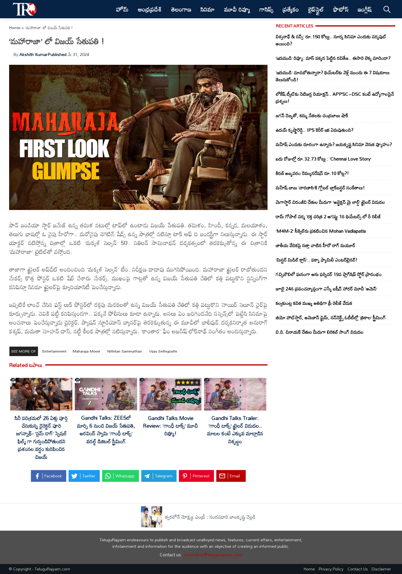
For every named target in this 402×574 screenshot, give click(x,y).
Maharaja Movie (86, 351)
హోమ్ (122, 9)
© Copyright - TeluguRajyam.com (39, 569)
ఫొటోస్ (340, 9)
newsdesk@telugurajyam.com (212, 554)
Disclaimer (381, 569)
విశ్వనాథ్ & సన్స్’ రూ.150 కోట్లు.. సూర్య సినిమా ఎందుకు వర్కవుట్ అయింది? (331, 40)
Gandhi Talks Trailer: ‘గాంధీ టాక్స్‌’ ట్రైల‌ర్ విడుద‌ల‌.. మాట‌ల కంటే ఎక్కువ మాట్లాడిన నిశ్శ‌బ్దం (235, 429)
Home (14, 28)
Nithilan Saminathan (124, 351)
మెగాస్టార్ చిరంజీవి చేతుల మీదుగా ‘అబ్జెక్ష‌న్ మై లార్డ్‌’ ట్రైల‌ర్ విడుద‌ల (330, 202)
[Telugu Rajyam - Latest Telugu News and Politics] (25, 9)
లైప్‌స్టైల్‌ (316, 9)
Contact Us (358, 569)
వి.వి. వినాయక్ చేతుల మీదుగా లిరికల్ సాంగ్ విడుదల (319, 332)
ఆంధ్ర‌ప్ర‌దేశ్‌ (150, 9)
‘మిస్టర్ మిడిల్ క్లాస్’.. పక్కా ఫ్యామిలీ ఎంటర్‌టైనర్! (317, 259)
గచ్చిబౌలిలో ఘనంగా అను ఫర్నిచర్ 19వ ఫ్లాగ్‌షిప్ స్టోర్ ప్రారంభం (329, 274)
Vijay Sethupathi (163, 351)
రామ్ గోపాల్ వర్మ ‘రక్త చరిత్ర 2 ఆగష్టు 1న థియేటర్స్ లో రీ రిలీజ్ (328, 216)
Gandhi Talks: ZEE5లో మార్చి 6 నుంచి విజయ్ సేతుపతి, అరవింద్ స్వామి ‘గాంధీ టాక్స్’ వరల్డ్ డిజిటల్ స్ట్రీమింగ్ (106, 429)
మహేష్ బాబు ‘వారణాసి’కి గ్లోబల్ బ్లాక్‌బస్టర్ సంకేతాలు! (320, 187)
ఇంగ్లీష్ (364, 9)
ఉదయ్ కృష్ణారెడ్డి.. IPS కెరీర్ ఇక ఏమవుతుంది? (314, 130)
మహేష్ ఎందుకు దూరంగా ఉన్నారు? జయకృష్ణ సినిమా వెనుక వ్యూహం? (334, 144)
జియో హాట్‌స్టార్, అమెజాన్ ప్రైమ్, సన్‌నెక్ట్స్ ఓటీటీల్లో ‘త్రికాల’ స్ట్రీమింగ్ (331, 317)
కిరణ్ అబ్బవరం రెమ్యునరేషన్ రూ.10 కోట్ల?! (312, 173)
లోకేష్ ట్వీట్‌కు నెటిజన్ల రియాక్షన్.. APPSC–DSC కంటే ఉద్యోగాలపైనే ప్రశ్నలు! (335, 97)
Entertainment (54, 351)
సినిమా (208, 9)
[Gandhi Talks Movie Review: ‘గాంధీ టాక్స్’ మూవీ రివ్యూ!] (170, 395)
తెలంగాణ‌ (181, 9)
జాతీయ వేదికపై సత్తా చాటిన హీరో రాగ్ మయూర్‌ (315, 245)
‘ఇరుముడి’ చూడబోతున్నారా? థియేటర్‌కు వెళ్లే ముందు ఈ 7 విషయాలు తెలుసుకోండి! (333, 76)
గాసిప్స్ (266, 9)
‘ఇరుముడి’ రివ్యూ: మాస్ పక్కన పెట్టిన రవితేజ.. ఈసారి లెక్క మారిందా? (333, 58)
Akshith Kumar (33, 54)
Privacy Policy (331, 569)
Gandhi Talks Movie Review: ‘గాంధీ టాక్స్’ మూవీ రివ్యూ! (170, 426)
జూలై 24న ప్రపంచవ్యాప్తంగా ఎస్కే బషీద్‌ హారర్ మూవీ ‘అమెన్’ (326, 288)
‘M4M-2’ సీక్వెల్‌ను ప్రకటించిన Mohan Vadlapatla (321, 231)
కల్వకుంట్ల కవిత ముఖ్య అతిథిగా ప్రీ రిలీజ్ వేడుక (314, 303)
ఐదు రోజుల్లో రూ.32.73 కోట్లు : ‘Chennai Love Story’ (323, 158)
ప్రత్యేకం (291, 9)
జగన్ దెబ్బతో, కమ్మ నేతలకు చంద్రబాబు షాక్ (312, 115)
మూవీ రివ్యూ (237, 9)
